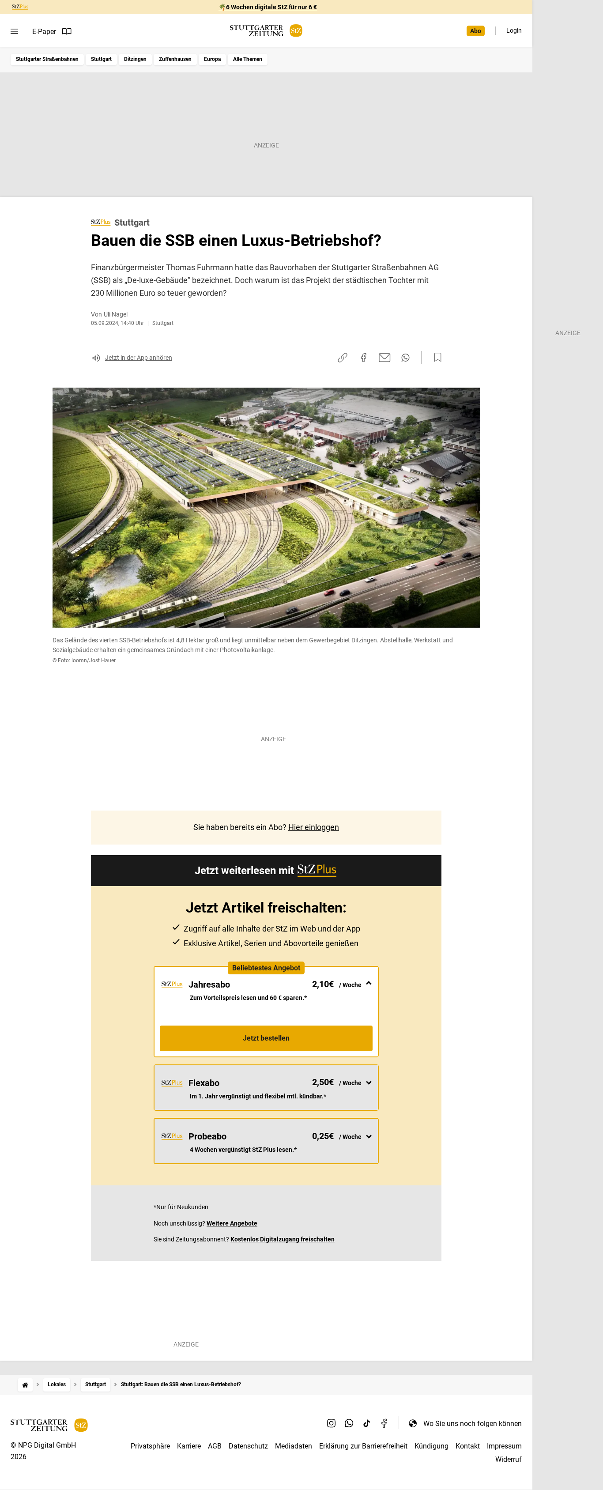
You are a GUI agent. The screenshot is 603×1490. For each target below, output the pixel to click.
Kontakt (468, 1446)
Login (514, 30)
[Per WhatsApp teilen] (405, 357)
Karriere (189, 1446)
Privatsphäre (150, 1446)
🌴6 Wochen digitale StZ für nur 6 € (268, 7)
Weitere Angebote (232, 1223)
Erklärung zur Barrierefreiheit (363, 1446)
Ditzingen (135, 59)
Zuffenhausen (175, 59)
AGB (215, 1446)
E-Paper (44, 31)
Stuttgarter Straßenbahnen (47, 59)
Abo (475, 30)
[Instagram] (331, 1423)
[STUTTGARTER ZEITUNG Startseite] (266, 30)
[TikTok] (367, 1423)
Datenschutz (248, 1446)
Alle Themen (247, 59)
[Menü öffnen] (14, 31)
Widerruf (508, 1459)
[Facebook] (384, 1423)
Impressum (504, 1446)
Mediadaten (293, 1446)
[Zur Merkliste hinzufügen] (435, 357)
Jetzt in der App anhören (138, 357)
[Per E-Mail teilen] (384, 357)
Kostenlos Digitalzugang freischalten (282, 1239)
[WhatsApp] (349, 1423)
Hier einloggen (313, 827)
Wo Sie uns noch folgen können (472, 1423)
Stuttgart (101, 59)
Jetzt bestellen (266, 1038)
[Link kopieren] (342, 357)
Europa (212, 59)
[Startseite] (25, 1384)
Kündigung (431, 1446)
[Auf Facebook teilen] (364, 357)
